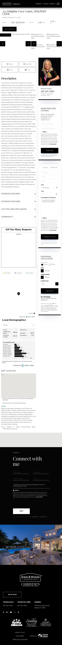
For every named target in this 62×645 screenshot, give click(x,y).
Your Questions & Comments (48, 197)
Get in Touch (12, 594)
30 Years (45, 264)
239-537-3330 (47, 91)
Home (3, 427)
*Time (42, 191)
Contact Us (45, 167)
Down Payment (45, 274)
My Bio (48, 95)
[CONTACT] (9, 29)
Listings (9, 427)
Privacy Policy (53, 144)
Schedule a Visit (54, 167)
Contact (39, 4)
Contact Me (43, 95)
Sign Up (52, 4)
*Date (42, 185)
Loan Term (44, 262)
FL (13, 427)
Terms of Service (54, 243)
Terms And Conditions (20, 639)
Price (42, 268)
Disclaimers (20, 636)
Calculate (49, 291)
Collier (18, 427)
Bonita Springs (25, 427)
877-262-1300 (22, 605)
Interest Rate (45, 281)
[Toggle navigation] (58, 4)
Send (21, 511)
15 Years (53, 264)
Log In (46, 4)
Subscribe (49, 150)
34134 (33, 427)
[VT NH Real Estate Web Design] (43, 636)
